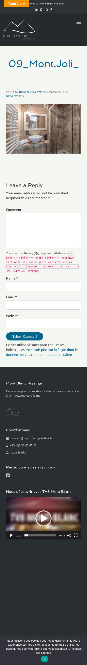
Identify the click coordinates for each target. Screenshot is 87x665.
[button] (43, 518)
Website (12, 316)
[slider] (40, 535)
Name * (12, 278)
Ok (44, 659)
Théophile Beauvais (30, 92)
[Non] (82, 650)
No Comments (15, 95)
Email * (11, 297)
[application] (43, 518)
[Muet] (69, 535)
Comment (13, 209)
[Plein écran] (76, 535)
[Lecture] (11, 535)
